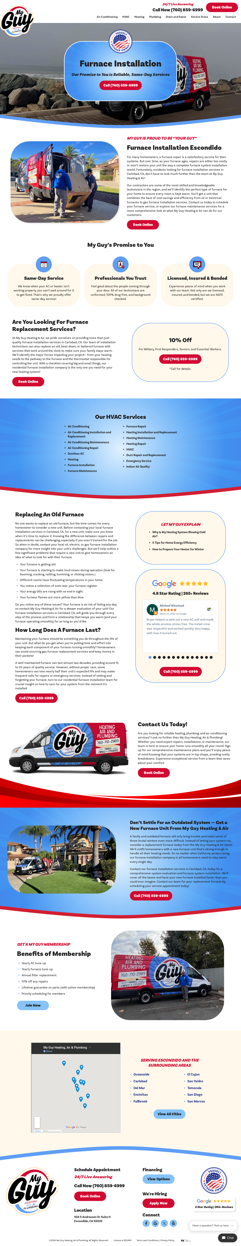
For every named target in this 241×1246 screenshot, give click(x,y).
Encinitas (140, 1095)
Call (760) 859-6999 (120, 85)
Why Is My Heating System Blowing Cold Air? (178, 534)
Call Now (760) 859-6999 (178, 10)
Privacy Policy (167, 1240)
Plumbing (155, 17)
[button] (150, 657)
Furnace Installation (81, 465)
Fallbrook (140, 1101)
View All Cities (170, 1114)
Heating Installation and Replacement (151, 432)
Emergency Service (138, 461)
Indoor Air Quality (138, 467)
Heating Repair (136, 444)
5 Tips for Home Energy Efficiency (174, 543)
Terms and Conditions (148, 1240)
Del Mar (139, 1088)
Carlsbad (140, 1081)
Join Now (33, 1005)
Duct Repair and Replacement (146, 455)
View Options (158, 1179)
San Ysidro (195, 1081)
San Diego (194, 1095)
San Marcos (196, 1101)
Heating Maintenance (140, 438)
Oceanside (141, 1074)
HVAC (126, 17)
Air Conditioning (107, 17)
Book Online (222, 7)
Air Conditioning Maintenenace (88, 442)
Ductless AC (76, 454)
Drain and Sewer (176, 17)
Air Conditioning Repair (83, 448)
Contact (231, 17)
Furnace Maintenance (82, 471)
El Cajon (193, 1074)
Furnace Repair (136, 426)
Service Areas (199, 17)
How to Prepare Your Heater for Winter (178, 549)
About (217, 17)
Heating (139, 17)
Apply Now (158, 1203)
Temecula (194, 1088)
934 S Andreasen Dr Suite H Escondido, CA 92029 (92, 1219)
